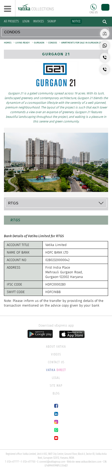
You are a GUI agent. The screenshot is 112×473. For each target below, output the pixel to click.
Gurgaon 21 (56, 54)
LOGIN (25, 21)
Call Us (93, 7)
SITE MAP (56, 385)
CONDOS (52, 42)
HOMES (8, 42)
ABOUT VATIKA (56, 346)
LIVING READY (22, 42)
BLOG (56, 393)
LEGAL (56, 378)
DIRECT (56, 370)
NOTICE (76, 21)
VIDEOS (56, 354)
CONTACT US (56, 362)
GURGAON (39, 42)
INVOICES (38, 21)
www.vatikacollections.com (88, 461)
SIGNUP (51, 21)
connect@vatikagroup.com (52, 461)
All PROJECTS (11, 21)
